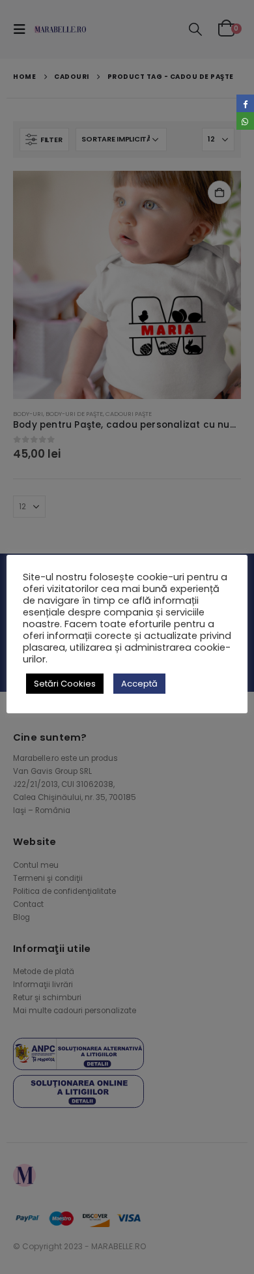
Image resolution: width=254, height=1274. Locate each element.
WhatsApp (245, 121)
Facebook (245, 103)
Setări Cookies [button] (65, 683)
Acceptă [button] (139, 683)
